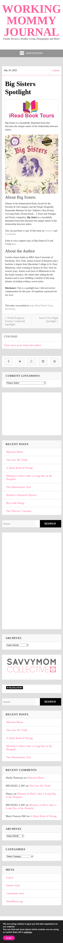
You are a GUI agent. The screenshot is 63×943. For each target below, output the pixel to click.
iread (31, 305)
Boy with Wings (15, 503)
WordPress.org (14, 901)
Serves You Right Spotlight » (48, 319)
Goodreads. (10, 234)
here (14, 244)
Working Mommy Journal (31, 20)
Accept (9, 938)
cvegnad (55, 70)
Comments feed (15, 893)
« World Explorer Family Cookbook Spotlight (15, 321)
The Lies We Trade (17, 459)
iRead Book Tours (44, 305)
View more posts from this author (22, 345)
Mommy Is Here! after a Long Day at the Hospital (29, 477)
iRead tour (10, 309)
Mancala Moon (14, 451)
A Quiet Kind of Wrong (19, 467)
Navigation (34, 53)
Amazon (49, 230)
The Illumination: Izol (18, 487)
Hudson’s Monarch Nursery (21, 495)
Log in (10, 877)
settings (28, 932)
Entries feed (13, 885)
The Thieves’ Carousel (18, 511)
